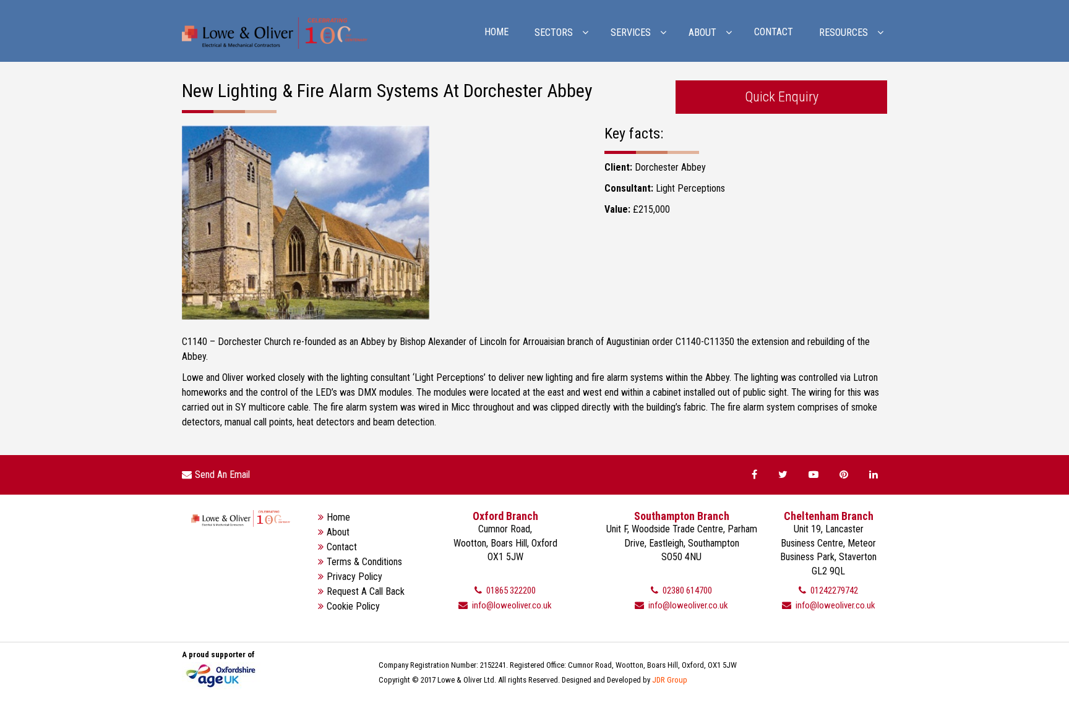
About (338, 532)
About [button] (702, 32)
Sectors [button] (553, 32)
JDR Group (669, 679)
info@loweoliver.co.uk (511, 605)
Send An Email (222, 474)
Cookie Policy (353, 606)
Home (496, 32)
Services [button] (631, 32)
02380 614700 (686, 590)
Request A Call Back (366, 591)
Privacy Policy (354, 576)
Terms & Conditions (364, 562)
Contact (773, 32)
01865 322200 (510, 590)
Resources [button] (843, 32)
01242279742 (833, 590)
